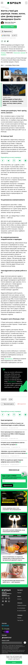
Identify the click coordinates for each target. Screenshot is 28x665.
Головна (3, 7)
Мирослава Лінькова (10, 22)
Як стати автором (21, 608)
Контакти (19, 599)
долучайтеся (12, 381)
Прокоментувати (9, 404)
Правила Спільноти (21, 605)
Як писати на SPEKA (21, 610)
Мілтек (7, 8)
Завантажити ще (14, 470)
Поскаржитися (22, 404)
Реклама (19, 617)
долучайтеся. (8, 358)
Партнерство (20, 620)
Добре (14, 662)
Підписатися (7, 31)
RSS (2, 604)
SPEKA (6, 645)
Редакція (19, 592)
